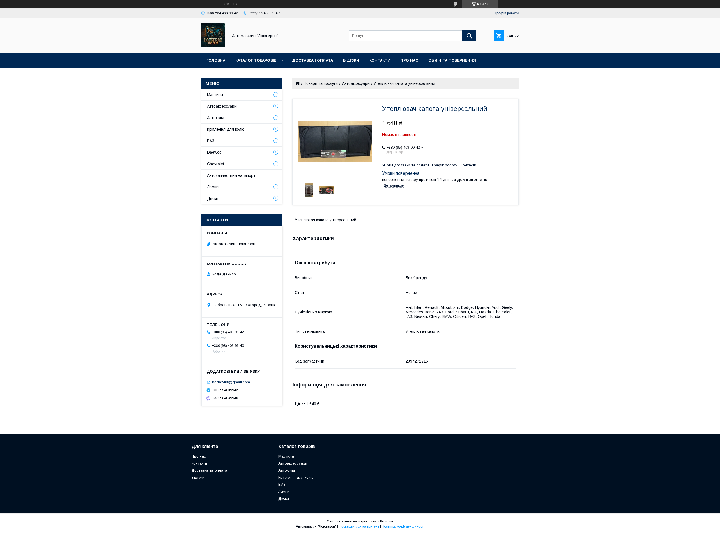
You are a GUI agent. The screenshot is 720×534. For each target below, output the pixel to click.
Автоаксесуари (356, 83)
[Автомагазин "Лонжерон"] (213, 46)
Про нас (409, 60)
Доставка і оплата (312, 60)
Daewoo (214, 152)
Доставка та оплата (209, 470)
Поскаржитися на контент (359, 526)
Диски (212, 198)
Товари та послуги (321, 83)
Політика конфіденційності (403, 526)
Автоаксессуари (222, 106)
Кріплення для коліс (225, 129)
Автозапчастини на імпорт (231, 175)
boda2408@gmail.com (231, 382)
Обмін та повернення (452, 60)
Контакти (379, 60)
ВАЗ (210, 141)
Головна (215, 60)
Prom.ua (386, 521)
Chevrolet (215, 164)
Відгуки (351, 60)
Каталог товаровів (255, 60)
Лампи (213, 187)
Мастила (215, 94)
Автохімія (215, 118)
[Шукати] (469, 35)
